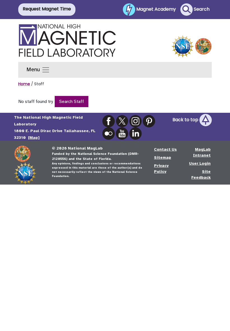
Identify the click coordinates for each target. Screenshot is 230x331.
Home (24, 84)
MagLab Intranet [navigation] (202, 152)
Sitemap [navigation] (162, 157)
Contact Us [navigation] (165, 149)
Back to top (186, 120)
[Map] (34, 137)
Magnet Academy (155, 9)
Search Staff (71, 101)
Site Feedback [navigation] (201, 174)
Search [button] (201, 9)
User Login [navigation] (200, 163)
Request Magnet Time (47, 9)
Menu (34, 69)
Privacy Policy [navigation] (161, 168)
